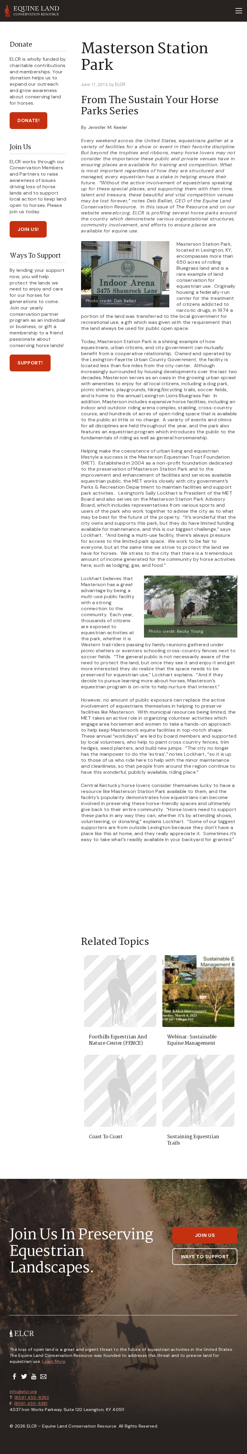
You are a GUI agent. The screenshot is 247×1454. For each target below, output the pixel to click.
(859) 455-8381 (31, 1403)
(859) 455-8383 (31, 1397)
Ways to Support (205, 1256)
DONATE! (28, 120)
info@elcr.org (23, 1391)
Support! (30, 363)
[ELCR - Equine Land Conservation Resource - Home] (32, 11)
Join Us (205, 1235)
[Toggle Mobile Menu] (238, 11)
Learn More (53, 1361)
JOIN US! (28, 229)
